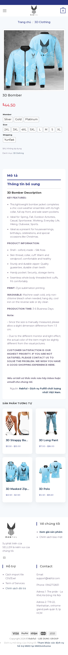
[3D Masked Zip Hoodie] (17, 472)
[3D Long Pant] (50, 423)
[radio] (8, 119)
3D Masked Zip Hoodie (17, 489)
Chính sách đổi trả (15, 588)
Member (7, 115)
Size (5, 125)
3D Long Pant (48, 440)
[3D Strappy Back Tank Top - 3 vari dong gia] (17, 423)
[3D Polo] (50, 472)
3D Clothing (42, 22)
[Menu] (4, 10)
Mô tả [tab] (12, 175)
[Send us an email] (4, 557)
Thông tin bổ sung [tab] (23, 184)
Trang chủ (24, 22)
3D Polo (44, 489)
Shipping (7, 135)
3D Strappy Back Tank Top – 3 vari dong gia (17, 440)
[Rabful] (34, 10)
